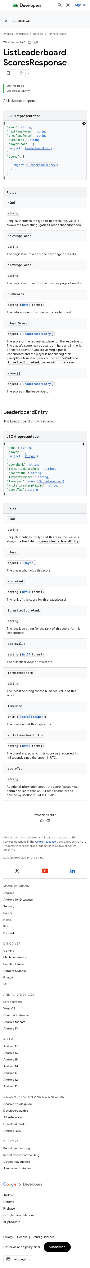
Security (8, 906)
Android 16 (10, 1053)
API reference (17, 21)
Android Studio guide (17, 1104)
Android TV (10, 1028)
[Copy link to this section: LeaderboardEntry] (52, 412)
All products (11, 1222)
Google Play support (16, 1162)
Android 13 (10, 1073)
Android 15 (10, 1059)
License (22, 1237)
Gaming (8, 951)
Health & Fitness (13, 964)
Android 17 (10, 1046)
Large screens (12, 1002)
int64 (26, 305)
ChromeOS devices (16, 1015)
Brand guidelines (43, 1237)
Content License (45, 841)
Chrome (8, 1202)
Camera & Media (14, 971)
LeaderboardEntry (38, 148)
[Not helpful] (36, 42)
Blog (6, 926)
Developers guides (15, 1110)
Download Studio (14, 1124)
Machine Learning (15, 957)
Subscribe (57, 1247)
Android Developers (15, 34)
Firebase (9, 1208)
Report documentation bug (21, 1155)
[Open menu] (7, 5)
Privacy (8, 977)
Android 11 (10, 1086)
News (7, 920)
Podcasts (9, 933)
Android (8, 893)
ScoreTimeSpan (50, 481)
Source (8, 913)
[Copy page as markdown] (22, 73)
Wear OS (9, 1008)
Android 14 (10, 1066)
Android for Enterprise (18, 899)
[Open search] (59, 5)
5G (5, 984)
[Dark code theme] (83, 123)
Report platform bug (16, 1148)
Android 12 (10, 1079)
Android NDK (12, 1131)
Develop (38, 34)
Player (30, 456)
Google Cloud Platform (19, 1215)
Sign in (80, 5)
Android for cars (14, 1022)
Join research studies (17, 1168)
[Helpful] (30, 42)
